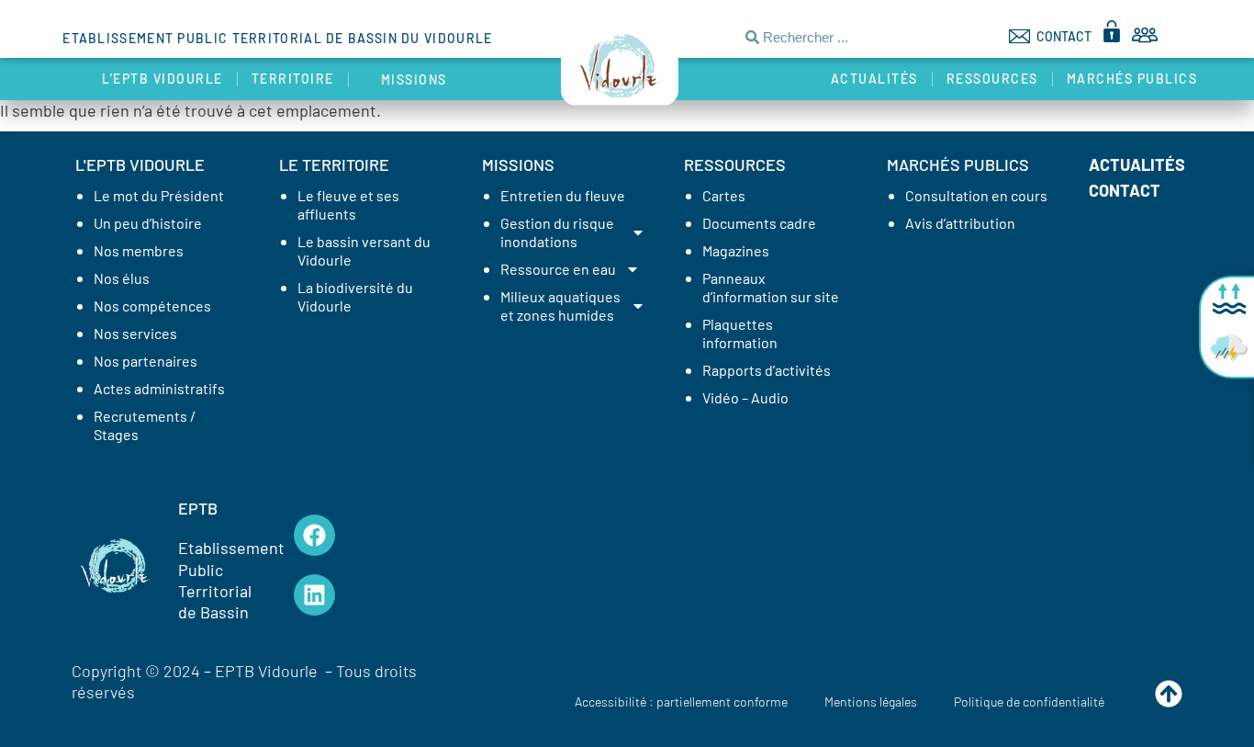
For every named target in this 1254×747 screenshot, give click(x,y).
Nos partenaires (145, 360)
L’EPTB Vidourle (162, 78)
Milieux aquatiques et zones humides (560, 305)
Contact (1124, 190)
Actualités (874, 78)
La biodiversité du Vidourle (355, 296)
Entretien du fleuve (562, 195)
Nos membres (139, 250)
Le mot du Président (159, 195)
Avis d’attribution (960, 223)
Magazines (735, 250)
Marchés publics (1132, 78)
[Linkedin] (314, 595)
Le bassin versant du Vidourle (364, 250)
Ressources (992, 78)
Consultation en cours (976, 195)
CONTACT (1064, 36)
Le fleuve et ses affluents (348, 204)
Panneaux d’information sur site (770, 287)
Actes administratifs (159, 388)
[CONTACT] (1019, 36)
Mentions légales (870, 701)
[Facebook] (314, 535)
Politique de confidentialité (1029, 701)
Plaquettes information (740, 333)
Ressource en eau (558, 268)
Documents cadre (759, 223)
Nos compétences (152, 305)
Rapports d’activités (766, 370)
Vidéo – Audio (745, 397)
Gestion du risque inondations (557, 232)
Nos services (135, 333)
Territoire (293, 78)
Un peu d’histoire (148, 223)
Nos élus (122, 278)
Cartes (723, 195)
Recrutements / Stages (145, 425)
